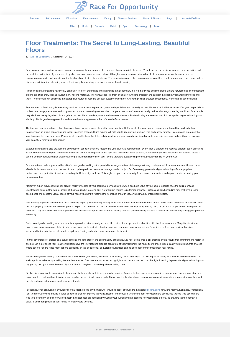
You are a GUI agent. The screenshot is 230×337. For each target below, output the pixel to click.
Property (99, 26)
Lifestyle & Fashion (190, 18)
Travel (157, 26)
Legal (170, 18)
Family (107, 18)
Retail (113, 26)
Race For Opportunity (39, 57)
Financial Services (127, 18)
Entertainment (90, 18)
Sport (125, 26)
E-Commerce (53, 18)
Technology (141, 26)
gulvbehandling (152, 289)
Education (71, 18)
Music (85, 26)
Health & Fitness (152, 18)
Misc (72, 26)
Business (35, 18)
